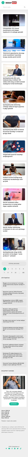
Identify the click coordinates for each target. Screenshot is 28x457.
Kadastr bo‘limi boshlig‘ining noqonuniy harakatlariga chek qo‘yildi (13, 179)
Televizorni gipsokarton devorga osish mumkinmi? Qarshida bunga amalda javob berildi (13, 55)
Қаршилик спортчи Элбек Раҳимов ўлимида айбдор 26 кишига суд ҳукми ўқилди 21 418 (13, 293)
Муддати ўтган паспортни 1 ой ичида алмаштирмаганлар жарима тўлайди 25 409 (13, 284)
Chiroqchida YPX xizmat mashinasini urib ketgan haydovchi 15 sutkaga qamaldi (13, 30)
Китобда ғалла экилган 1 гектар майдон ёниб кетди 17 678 (14, 321)
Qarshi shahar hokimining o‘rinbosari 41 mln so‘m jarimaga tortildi (14, 229)
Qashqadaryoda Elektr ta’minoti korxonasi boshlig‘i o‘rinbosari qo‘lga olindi (13, 131)
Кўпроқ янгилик (14, 263)
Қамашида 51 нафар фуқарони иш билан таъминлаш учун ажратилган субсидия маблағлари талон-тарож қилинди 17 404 (12, 355)
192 (23, 272)
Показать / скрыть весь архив (8, 420)
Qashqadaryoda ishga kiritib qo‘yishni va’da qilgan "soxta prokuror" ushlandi (12, 254)
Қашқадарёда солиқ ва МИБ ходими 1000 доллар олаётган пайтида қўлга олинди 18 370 (13, 302)
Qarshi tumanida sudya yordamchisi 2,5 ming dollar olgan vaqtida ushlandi (12, 204)
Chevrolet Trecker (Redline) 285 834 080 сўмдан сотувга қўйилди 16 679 (13, 364)
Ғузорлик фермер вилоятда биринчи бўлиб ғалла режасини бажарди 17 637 (13, 329)
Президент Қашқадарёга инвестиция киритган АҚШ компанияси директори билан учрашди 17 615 (13, 337)
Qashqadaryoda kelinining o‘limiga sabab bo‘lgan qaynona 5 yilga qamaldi (13, 106)
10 (15, 272)
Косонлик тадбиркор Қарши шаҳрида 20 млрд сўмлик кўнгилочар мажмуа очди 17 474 (13, 346)
